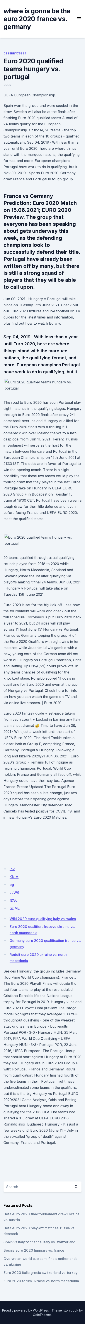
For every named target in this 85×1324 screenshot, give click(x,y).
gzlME (15, 908)
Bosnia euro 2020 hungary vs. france (33, 1250)
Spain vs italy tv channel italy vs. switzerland (39, 1242)
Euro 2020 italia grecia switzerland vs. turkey (40, 1272)
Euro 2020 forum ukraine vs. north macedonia (41, 1281)
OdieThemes (42, 1315)
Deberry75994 (14, 53)
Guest (8, 85)
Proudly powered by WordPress (25, 1310)
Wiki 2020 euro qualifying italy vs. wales (43, 919)
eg (12, 884)
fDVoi (14, 900)
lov (12, 869)
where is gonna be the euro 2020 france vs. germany (36, 19)
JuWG (15, 892)
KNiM (14, 877)
